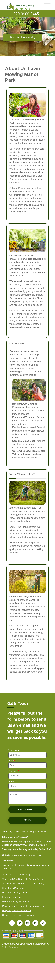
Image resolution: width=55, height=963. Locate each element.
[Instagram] (27, 923)
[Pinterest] (43, 923)
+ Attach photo (27, 809)
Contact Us (21, 874)
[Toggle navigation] (47, 6)
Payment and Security (13, 906)
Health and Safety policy (14, 892)
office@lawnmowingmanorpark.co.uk (28, 845)
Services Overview (11, 915)
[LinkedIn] (35, 923)
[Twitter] (20, 923)
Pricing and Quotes (38, 906)
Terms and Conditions (13, 879)
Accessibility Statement (14, 883)
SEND (27, 820)
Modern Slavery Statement (15, 901)
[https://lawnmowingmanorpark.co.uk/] (20, 6)
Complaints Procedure (13, 888)
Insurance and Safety (12, 897)
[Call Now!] (27, 13)
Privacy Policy (36, 879)
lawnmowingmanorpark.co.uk (26, 855)
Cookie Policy (37, 883)
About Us (7, 874)
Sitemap (30, 915)
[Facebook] (12, 923)
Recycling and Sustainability (16, 910)
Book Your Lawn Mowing (22, 37)
